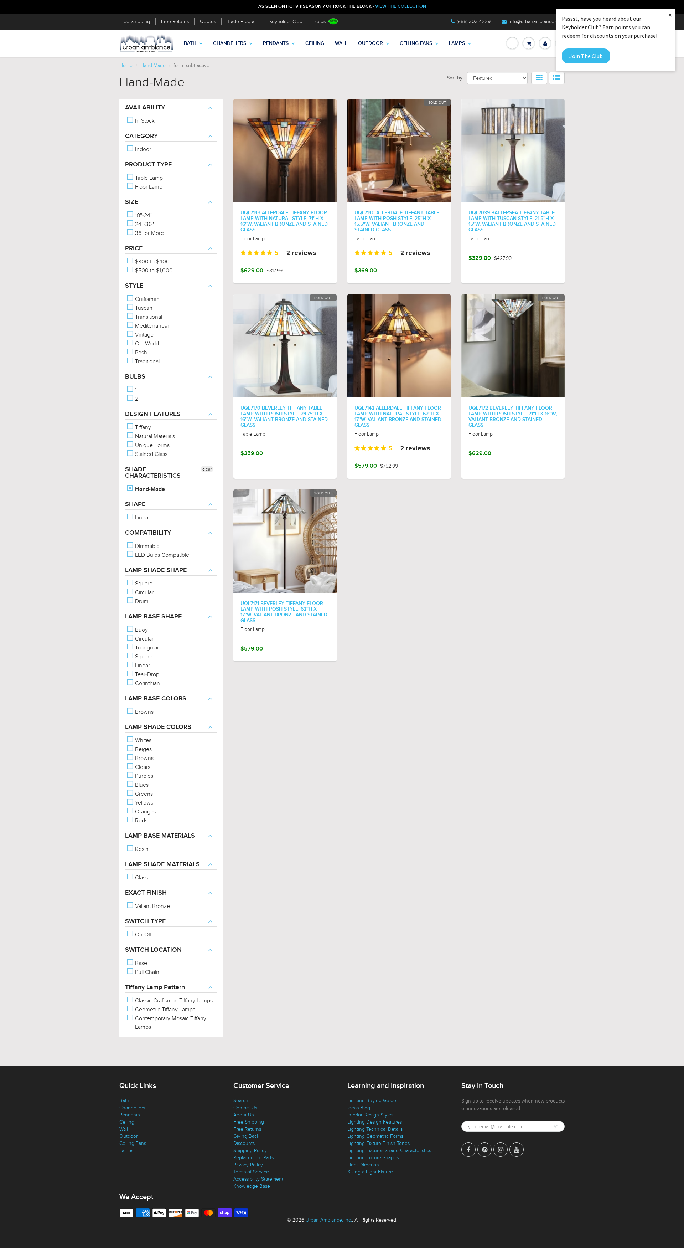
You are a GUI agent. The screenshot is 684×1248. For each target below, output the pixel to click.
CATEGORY (141, 136)
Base (140, 963)
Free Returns (175, 22)
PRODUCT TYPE (148, 164)
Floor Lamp (148, 186)
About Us (243, 1115)
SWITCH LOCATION (153, 950)
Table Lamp (148, 177)
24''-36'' (144, 224)
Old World (146, 343)
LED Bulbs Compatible (161, 555)
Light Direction (363, 1165)
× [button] (670, 14)
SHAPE (135, 504)
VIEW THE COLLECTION (400, 6)
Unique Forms (152, 445)
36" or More (149, 233)
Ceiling (314, 43)
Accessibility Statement (258, 1179)
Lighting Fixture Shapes (373, 1158)
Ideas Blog (358, 1108)
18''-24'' (143, 215)
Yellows (143, 802)
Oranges (145, 811)
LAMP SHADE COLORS (158, 727)
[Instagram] (500, 1149)
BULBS (135, 377)
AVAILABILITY (145, 107)
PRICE (133, 248)
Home (126, 65)
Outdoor (370, 43)
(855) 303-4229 (474, 22)
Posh (140, 352)
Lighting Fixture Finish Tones (378, 1143)
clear (207, 469)
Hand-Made (153, 65)
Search (240, 1101)
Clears (142, 767)
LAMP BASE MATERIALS (160, 836)
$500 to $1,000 (153, 270)
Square (143, 583)
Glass (141, 877)
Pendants (276, 43)
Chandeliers (229, 43)
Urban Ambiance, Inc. (329, 1220)
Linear (142, 517)
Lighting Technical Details (375, 1129)
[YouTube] (516, 1149)
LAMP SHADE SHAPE (156, 570)
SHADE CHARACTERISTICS (153, 472)
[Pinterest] (484, 1149)
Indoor (142, 149)
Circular (144, 592)
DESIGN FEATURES (153, 414)
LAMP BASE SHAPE (153, 616)
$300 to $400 (152, 261)
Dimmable (147, 546)
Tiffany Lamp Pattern (155, 987)
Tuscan (143, 308)
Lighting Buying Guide (371, 1101)
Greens (143, 793)
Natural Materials (154, 436)
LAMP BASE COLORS (155, 698)
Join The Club (586, 56)
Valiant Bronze (152, 906)
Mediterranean (152, 325)
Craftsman (147, 299)
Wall (341, 43)
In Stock (144, 120)
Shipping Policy (250, 1150)
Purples (143, 776)
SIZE (131, 202)
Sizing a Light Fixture (370, 1172)
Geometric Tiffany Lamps (164, 1009)
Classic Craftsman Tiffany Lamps (173, 1000)
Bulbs (320, 22)
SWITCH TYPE (145, 921)
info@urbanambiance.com (537, 22)
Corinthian (147, 683)
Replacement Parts (253, 1158)
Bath (190, 43)
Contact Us (245, 1108)
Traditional (147, 361)
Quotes (208, 22)
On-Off (142, 934)
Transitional (148, 316)
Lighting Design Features (374, 1122)
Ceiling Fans (416, 43)
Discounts (244, 1143)
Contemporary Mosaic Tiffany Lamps (170, 1023)
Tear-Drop (146, 674)
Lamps (457, 43)
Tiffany (142, 427)
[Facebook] (468, 1149)
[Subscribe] (555, 1126)
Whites (142, 740)
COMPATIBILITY (148, 533)
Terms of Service (251, 1172)
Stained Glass (150, 454)
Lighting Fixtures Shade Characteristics (389, 1150)
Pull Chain (146, 972)
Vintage (144, 334)
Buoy (141, 629)
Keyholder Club (285, 22)
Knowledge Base (251, 1186)
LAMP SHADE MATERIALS (162, 864)
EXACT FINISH (146, 893)
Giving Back (246, 1136)
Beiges (143, 749)
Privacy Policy (248, 1165)
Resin (141, 849)
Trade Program (242, 22)
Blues (141, 785)
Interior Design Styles (370, 1115)
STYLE (134, 286)
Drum (141, 601)
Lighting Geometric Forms (375, 1136)
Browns (144, 711)
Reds (140, 820)
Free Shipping (134, 22)
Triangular (146, 647)
